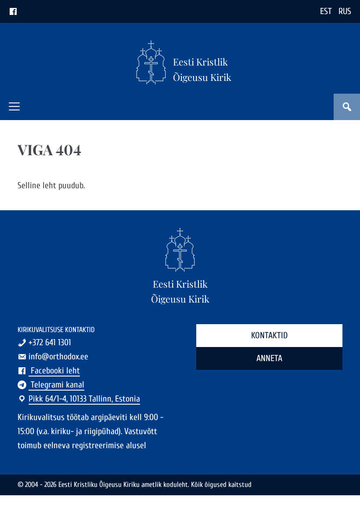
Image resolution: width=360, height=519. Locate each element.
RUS (344, 11)
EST (326, 11)
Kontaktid (269, 335)
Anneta (269, 358)
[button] (14, 106)
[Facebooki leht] (13, 11)
